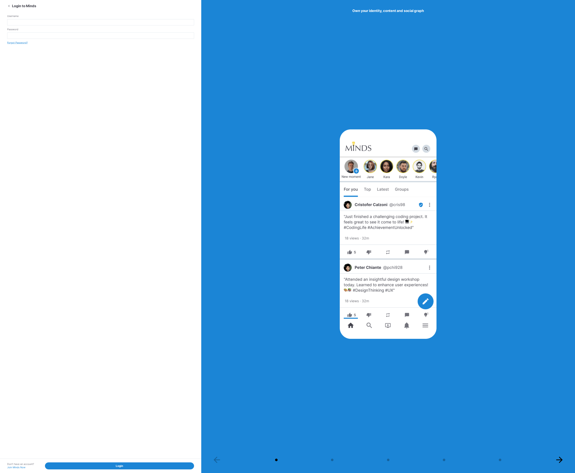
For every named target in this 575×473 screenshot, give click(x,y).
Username (13, 16)
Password (12, 29)
